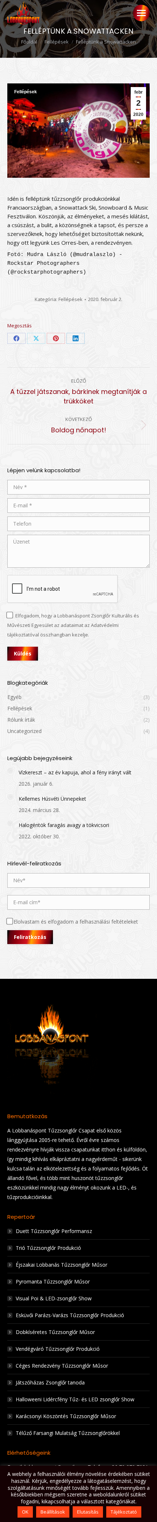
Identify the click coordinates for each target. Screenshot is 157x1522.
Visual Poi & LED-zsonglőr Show (54, 1298)
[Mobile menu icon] (141, 13)
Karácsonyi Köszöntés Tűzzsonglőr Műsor (66, 1416)
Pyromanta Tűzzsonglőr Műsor (53, 1281)
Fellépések (25, 91)
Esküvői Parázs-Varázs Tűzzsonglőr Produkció (70, 1315)
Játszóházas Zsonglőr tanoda (50, 1382)
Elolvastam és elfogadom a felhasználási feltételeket (76, 921)
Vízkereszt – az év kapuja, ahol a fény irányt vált (75, 772)
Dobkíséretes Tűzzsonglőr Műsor (55, 1332)
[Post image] (10, 771)
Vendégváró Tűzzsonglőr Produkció (58, 1348)
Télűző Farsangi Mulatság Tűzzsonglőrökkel (68, 1432)
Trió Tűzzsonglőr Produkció (48, 1247)
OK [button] (25, 1511)
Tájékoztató (124, 1511)
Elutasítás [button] (88, 1511)
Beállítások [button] (53, 1511)
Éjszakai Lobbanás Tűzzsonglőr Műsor (61, 1264)
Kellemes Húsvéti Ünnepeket (52, 798)
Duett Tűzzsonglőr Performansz (54, 1231)
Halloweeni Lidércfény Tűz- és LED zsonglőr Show (75, 1399)
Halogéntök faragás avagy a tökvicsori (64, 825)
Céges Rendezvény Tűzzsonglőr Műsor (62, 1365)
